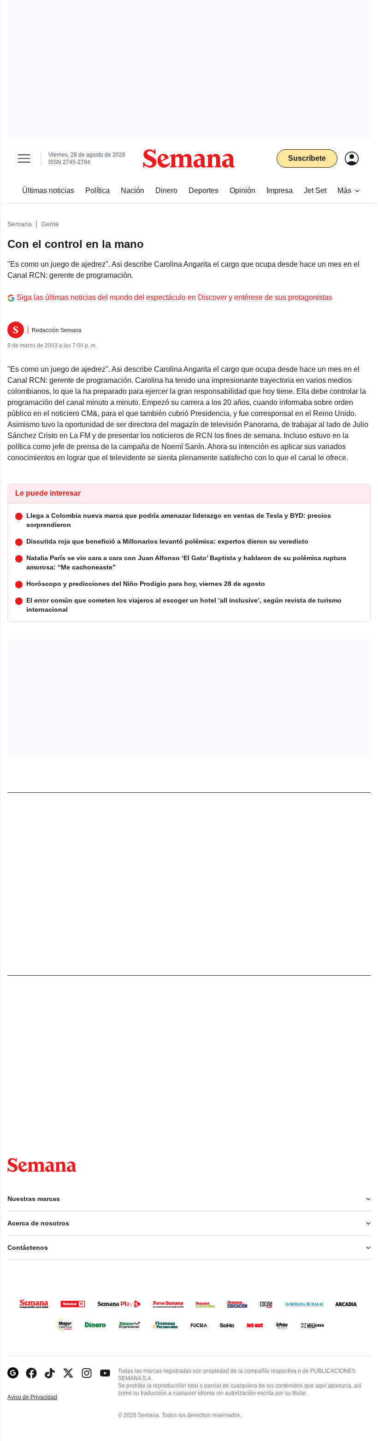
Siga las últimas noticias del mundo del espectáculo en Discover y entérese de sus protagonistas (174, 297)
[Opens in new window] (31, 1373)
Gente (50, 224)
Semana (19, 224)
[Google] (12, 1373)
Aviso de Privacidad (42, 1397)
